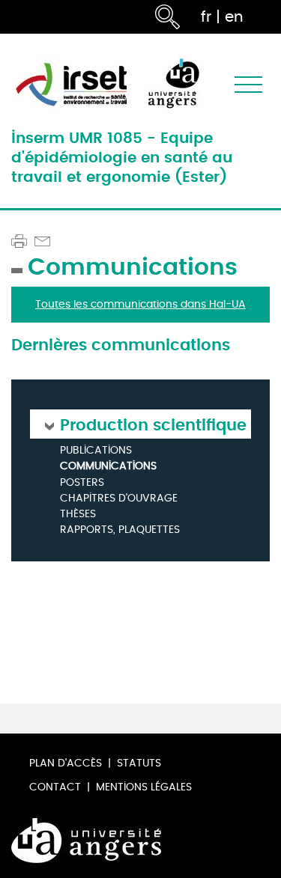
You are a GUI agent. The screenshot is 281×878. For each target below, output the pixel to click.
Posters (82, 483)
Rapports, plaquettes (120, 530)
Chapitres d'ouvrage (119, 499)
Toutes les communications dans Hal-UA (140, 304)
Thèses (78, 514)
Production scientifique (153, 424)
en (234, 16)
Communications (108, 466)
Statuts (139, 763)
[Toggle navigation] (248, 84)
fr (206, 16)
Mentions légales (144, 787)
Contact (55, 787)
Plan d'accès (65, 763)
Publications (96, 451)
